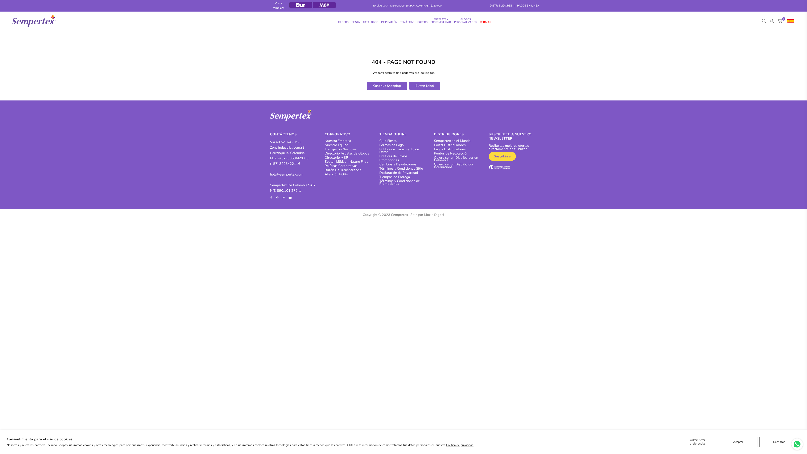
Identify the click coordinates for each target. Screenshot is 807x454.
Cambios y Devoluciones (398, 164)
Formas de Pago (391, 145)
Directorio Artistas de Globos (347, 153)
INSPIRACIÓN (389, 22)
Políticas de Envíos (393, 156)
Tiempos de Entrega (394, 177)
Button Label (424, 86)
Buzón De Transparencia (343, 170)
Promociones (389, 160)
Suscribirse (502, 156)
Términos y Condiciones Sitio (401, 168)
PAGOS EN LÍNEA (528, 6)
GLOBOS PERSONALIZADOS (465, 21)
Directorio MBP (336, 157)
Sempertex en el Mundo (452, 141)
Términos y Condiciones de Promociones (399, 182)
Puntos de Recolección (451, 153)
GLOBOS (343, 22)
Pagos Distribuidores (450, 149)
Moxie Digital (434, 214)
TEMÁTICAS (407, 22)
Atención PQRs (336, 174)
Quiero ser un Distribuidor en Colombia (456, 159)
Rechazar (779, 442)
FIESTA (356, 22)
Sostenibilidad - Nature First (346, 161)
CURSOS (422, 22)
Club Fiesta (388, 141)
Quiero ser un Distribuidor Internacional (453, 165)
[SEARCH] (764, 21)
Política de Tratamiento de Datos (399, 150)
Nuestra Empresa (338, 141)
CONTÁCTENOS (283, 134)
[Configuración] (789, 21)
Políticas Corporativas (341, 166)
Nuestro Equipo (336, 145)
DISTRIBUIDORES (501, 6)
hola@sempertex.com (286, 174)
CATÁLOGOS (370, 22)
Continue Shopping (387, 86)
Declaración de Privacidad (398, 172)
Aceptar (738, 442)
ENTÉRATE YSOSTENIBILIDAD (441, 21)
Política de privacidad (459, 445)
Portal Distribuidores (450, 145)
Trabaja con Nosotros (341, 149)
